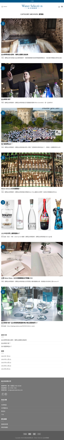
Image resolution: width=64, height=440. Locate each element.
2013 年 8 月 (4, 369)
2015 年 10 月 (5, 362)
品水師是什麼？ (6, 343)
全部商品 (4, 405)
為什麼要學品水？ (6, 346)
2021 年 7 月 (4, 356)
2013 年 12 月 (5, 366)
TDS (2, 414)
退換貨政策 (4, 424)
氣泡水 (3, 411)
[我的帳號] (59, 6)
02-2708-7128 (12, 388)
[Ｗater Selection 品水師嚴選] (32, 6)
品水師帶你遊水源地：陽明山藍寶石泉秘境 (14, 340)
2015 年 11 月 (5, 359)
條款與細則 (4, 427)
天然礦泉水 (4, 408)
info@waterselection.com (15, 390)
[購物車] (62, 6)
